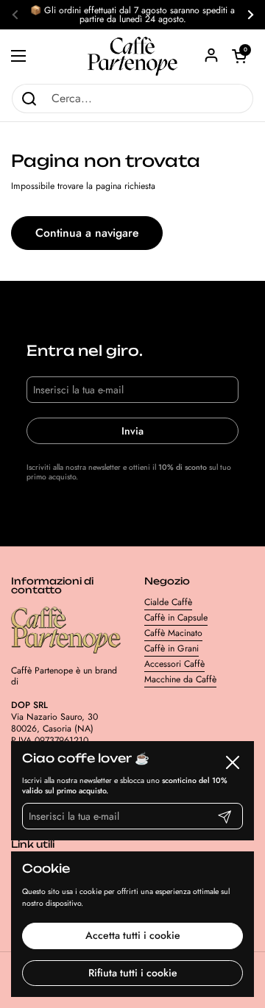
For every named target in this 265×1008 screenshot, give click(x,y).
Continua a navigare (86, 232)
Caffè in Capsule (176, 617)
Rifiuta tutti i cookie (132, 972)
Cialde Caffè (168, 602)
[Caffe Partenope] (132, 56)
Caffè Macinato (173, 633)
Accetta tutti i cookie (132, 935)
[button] (239, 56)
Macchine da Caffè (180, 679)
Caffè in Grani (171, 648)
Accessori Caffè (174, 664)
